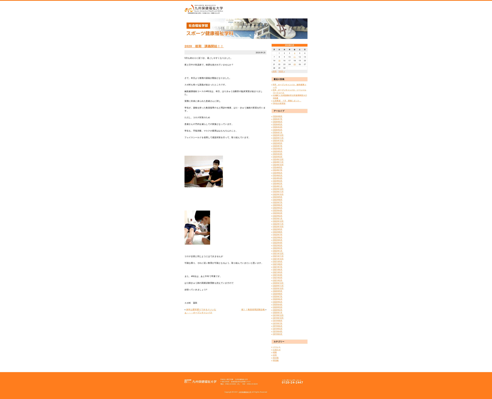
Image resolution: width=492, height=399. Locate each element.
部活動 (276, 360)
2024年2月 (277, 184)
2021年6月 (277, 270)
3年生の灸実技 (279, 103)
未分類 (276, 358)
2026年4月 (277, 127)
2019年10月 (278, 318)
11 (295, 57)
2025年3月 (277, 157)
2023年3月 (277, 213)
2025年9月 (277, 143)
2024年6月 (277, 173)
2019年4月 (277, 331)
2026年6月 (277, 122)
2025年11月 (278, 138)
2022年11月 (278, 224)
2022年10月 (278, 227)
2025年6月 (277, 149)
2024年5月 (277, 175)
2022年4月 (277, 243)
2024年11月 (278, 162)
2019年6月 (277, 326)
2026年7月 (277, 119)
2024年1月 (277, 186)
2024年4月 (277, 178)
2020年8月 (277, 294)
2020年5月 (277, 302)
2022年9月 (277, 229)
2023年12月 (278, 189)
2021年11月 (278, 256)
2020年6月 (277, 299)
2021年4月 (277, 275)
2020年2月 (277, 310)
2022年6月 (277, 237)
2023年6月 (277, 205)
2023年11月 (278, 192)
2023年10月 (278, 194)
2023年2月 (277, 216)
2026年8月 (277, 116)
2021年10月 (278, 259)
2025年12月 (278, 135)
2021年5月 (277, 272)
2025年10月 (278, 141)
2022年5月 (277, 240)
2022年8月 (277, 232)
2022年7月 (277, 235)
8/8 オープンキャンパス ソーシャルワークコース (289, 91)
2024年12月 (278, 159)
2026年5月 (277, 124)
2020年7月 (277, 296)
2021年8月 (277, 264)
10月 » (281, 71)
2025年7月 (277, 146)
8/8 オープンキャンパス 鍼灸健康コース (289, 86)
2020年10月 (278, 288)
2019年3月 (277, 334)
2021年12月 (278, 253)
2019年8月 (277, 321)
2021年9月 (277, 261)
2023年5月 (277, 208)
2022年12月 (278, 221)
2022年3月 (277, 245)
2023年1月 (277, 218)
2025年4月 (277, 154)
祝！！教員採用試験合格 (253, 309)
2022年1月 (277, 251)
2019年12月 (278, 315)
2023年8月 (277, 200)
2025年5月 (277, 151)
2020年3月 (277, 307)
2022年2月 (277, 248)
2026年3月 (277, 130)
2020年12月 (278, 283)
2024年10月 (278, 165)
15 (279, 61)
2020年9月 (277, 291)
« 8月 (274, 71)
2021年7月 (277, 267)
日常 (275, 355)
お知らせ (277, 350)
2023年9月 (277, 197)
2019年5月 (277, 329)
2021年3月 (277, 278)
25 (295, 64)
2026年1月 (277, 132)
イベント (277, 347)
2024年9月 (277, 167)
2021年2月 (277, 280)
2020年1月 (277, 313)
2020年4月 (277, 305)
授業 (275, 352)
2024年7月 (277, 170)
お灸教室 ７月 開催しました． (287, 101)
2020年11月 (278, 286)
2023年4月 (277, 210)
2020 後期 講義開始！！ (204, 46)
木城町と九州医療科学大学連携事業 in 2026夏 (290, 96)
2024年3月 (277, 181)
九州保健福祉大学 (245, 392)
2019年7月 (277, 323)
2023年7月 (277, 202)
